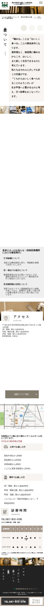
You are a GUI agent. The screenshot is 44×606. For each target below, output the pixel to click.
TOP (34, 17)
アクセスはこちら (36, 601)
